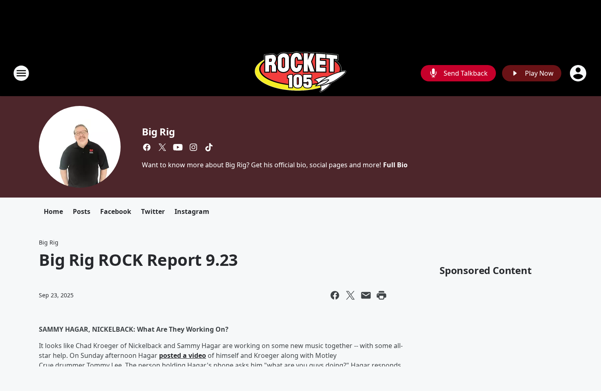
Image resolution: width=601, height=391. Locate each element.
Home (53, 211)
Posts (81, 211)
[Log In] (579, 73)
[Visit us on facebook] (147, 147)
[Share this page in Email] (366, 295)
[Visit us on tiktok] (209, 147)
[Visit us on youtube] (178, 147)
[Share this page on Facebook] (335, 295)
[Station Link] (300, 73)
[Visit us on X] (162, 147)
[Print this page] (381, 295)
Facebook (115, 211)
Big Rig (158, 131)
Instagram (192, 211)
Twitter (153, 211)
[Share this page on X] (350, 295)
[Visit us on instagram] (193, 147)
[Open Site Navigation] (21, 73)
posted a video (182, 355)
